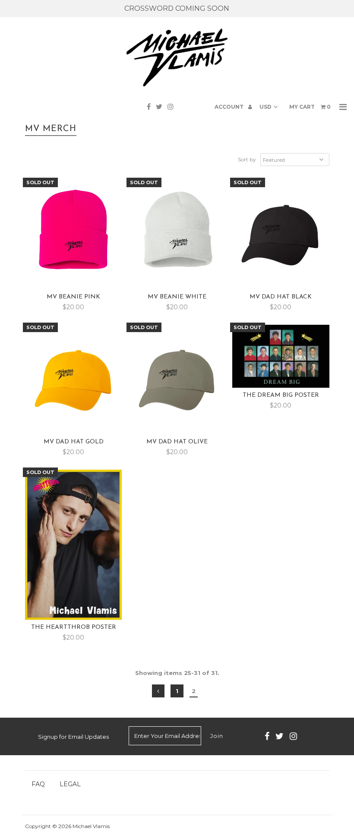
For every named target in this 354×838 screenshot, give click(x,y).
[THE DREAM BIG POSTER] (280, 356)
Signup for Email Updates (73, 736)
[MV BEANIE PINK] (73, 234)
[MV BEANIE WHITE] (177, 234)
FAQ (38, 784)
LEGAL (70, 784)
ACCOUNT (230, 107)
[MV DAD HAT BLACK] (280, 234)
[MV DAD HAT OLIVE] (177, 379)
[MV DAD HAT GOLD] (73, 379)
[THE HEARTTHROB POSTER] (73, 544)
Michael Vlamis (91, 826)
